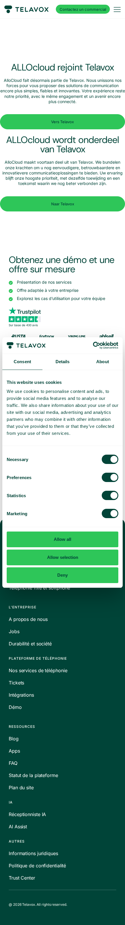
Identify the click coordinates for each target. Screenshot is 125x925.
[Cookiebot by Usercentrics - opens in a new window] (92, 345)
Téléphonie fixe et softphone (39, 588)
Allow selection (62, 557)
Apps (14, 751)
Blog (14, 739)
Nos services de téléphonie (38, 670)
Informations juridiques (33, 853)
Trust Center (22, 878)
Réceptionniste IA (27, 814)
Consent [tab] (22, 361)
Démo (15, 707)
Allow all (62, 539)
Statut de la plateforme (33, 775)
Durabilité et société (30, 644)
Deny (62, 575)
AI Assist (18, 826)
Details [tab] (63, 361)
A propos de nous (28, 619)
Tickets (16, 683)
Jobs (14, 631)
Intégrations (21, 695)
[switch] (110, 477)
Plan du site (21, 787)
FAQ (13, 763)
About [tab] (102, 361)
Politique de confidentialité (37, 865)
